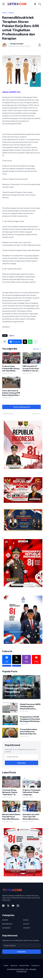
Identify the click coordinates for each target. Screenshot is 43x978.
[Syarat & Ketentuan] (6, 666)
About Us (13, 965)
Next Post (35, 414)
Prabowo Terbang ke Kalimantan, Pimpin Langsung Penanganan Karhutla (31, 792)
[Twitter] (25, 342)
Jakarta (11, 13)
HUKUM (5, 920)
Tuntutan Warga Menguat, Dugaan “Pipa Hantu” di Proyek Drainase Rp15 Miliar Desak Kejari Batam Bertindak (9, 792)
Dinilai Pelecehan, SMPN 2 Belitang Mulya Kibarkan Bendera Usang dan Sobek (30, 706)
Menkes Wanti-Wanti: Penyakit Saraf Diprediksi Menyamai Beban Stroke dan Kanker (11, 816)
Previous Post (8, 414)
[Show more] (35, 342)
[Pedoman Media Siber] (16, 666)
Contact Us (35, 965)
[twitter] (8, 906)
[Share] (38, 45)
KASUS (25, 920)
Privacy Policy (24, 965)
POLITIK (26, 924)
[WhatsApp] (30, 342)
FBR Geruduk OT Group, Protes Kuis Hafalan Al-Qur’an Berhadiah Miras (31, 368)
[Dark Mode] (35, 4)
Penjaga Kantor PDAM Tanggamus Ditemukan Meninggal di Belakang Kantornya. (30, 719)
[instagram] (18, 906)
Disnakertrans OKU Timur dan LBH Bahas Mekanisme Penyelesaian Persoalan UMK (31, 816)
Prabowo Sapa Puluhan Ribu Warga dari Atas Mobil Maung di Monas (10, 368)
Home (4, 13)
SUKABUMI (6, 928)
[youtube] (13, 906)
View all (36, 349)
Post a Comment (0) (21, 407)
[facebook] (3, 906)
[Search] (39, 4)
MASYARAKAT (7, 924)
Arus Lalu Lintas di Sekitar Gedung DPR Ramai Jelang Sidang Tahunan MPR (11, 392)
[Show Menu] (3, 4)
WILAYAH (26, 928)
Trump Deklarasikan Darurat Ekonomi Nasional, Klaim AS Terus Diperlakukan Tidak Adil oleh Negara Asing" (29, 731)
